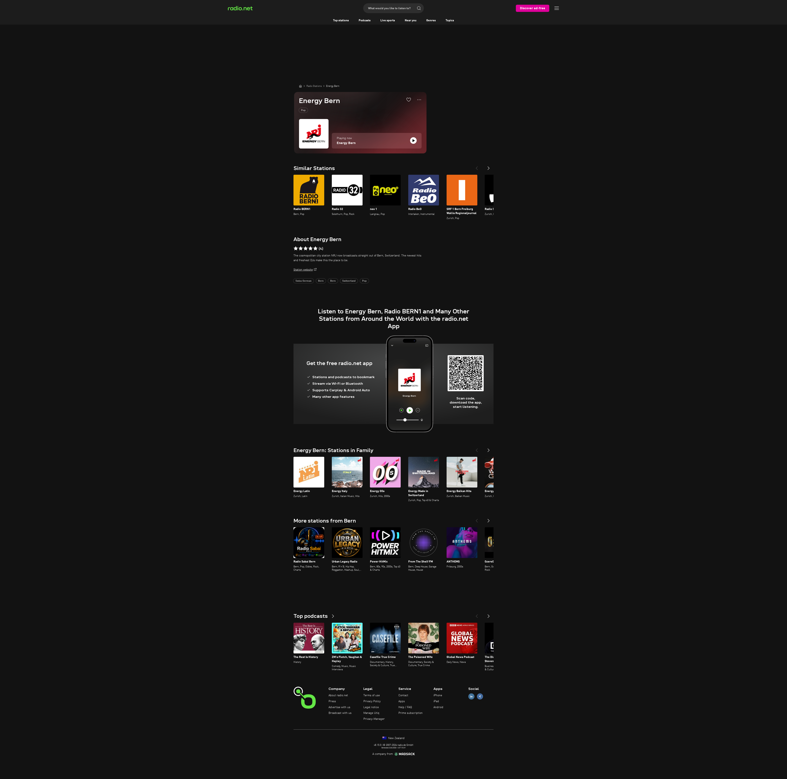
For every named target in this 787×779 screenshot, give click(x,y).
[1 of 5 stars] (295, 248)
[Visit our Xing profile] (480, 696)
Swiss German (304, 281)
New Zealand (396, 738)
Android (438, 707)
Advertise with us (339, 707)
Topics (450, 20)
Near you (410, 20)
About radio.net (338, 695)
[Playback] (413, 140)
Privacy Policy (372, 701)
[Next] (489, 166)
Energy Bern (346, 143)
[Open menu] (556, 8)
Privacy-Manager (374, 719)
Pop (303, 110)
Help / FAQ (405, 707)
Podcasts (365, 20)
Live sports (387, 20)
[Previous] (477, 166)
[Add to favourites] (408, 99)
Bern (321, 281)
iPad (436, 701)
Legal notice (371, 707)
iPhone (437, 695)
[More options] (419, 99)
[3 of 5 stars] (305, 248)
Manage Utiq (371, 713)
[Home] (300, 86)
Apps (401, 701)
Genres (431, 20)
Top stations (341, 20)
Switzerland (349, 281)
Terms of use (371, 695)
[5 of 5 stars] (315, 248)
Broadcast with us (340, 713)
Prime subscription (410, 713)
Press (332, 701)
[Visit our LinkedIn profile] (471, 696)
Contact (403, 695)
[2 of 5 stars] (300, 248)
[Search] (418, 8)
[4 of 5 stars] (310, 248)
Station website (303, 269)
